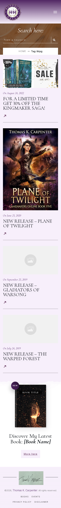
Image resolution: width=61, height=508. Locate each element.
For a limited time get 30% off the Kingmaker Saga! (25, 103)
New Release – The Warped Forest (25, 356)
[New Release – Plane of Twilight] (30, 169)
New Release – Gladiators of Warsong (21, 289)
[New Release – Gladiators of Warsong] (30, 260)
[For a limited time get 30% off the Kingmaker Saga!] (30, 73)
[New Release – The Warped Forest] (30, 329)
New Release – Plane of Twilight (27, 223)
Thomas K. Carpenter (25, 490)
